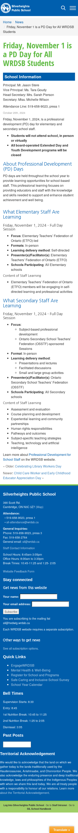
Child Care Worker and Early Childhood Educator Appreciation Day (36, 475)
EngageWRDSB (22, 665)
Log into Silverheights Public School (23, 805)
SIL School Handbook (39, 809)
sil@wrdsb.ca (30, 541)
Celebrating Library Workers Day (38, 466)
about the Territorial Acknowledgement (24, 792)
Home (7, 22)
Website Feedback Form (18, 571)
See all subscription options (20, 648)
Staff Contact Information (19, 548)
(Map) (39, 507)
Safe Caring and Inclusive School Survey (40, 679)
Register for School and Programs (35, 675)
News (19, 22)
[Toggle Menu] (73, 8)
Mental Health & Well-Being (30, 670)
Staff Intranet (59, 805)
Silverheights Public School (21, 8)
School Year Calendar (26, 684)
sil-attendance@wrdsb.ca (22, 522)
